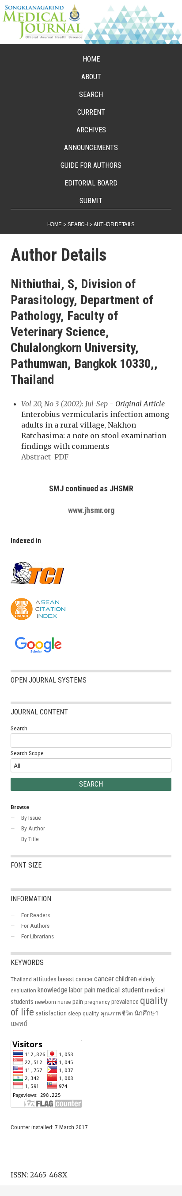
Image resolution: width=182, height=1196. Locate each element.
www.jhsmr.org (91, 510)
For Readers (35, 914)
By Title (30, 838)
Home (91, 59)
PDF (61, 456)
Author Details (114, 224)
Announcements (91, 147)
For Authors (35, 925)
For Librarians (37, 936)
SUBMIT (91, 201)
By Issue (31, 817)
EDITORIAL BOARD (91, 183)
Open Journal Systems (49, 680)
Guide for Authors (91, 165)
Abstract (36, 456)
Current (91, 112)
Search (91, 94)
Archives (91, 130)
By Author (33, 828)
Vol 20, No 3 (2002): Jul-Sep (64, 403)
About (91, 77)
